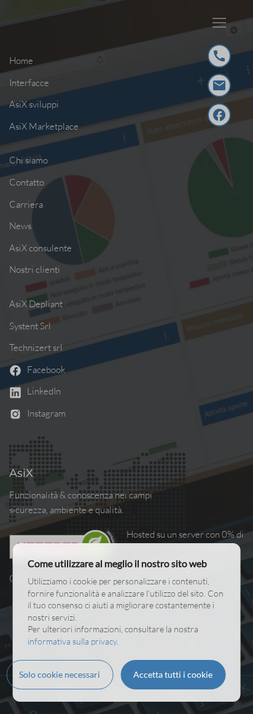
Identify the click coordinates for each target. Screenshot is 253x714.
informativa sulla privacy (72, 641)
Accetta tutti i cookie (172, 674)
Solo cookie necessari (59, 674)
